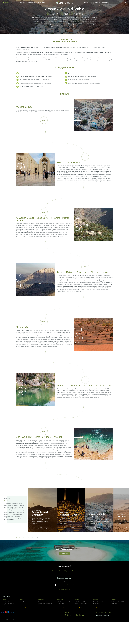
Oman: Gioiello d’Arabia (97, 515)
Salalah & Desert (69, 514)
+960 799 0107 (115, 608)
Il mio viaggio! (64, 553)
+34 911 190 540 (6, 608)
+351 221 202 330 (42, 608)
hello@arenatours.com (103, 615)
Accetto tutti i (65, 585)
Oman (25, 538)
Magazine (67, 571)
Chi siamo (55, 571)
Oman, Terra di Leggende (40, 513)
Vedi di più (43, 527)
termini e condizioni (69, 585)
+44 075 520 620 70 (62, 608)
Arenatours (19, 538)
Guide (61, 571)
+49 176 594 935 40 (98, 608)
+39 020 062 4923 (25, 608)
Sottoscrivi (64, 589)
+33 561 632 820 (79, 608)
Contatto (74, 571)
